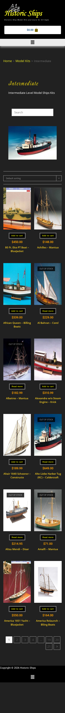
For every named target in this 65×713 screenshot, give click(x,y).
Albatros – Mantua (17, 398)
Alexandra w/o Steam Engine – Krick (48, 400)
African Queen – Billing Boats (17, 324)
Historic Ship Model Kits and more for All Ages (26, 20)
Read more (48, 311)
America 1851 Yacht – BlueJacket (17, 622)
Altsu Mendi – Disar (17, 549)
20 (57, 640)
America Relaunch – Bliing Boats (48, 622)
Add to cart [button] (17, 235)
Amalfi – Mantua (48, 549)
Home (7, 61)
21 (49, 646)
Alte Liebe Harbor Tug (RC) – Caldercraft (48, 475)
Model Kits (23, 61)
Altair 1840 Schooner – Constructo (17, 475)
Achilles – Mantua (48, 247)
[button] (32, 42)
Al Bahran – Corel (48, 322)
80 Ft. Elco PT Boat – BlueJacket (17, 249)
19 (49, 640)
